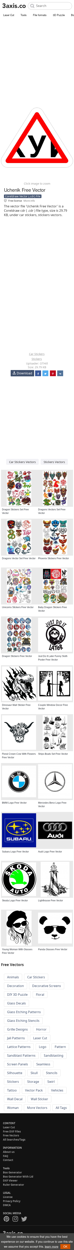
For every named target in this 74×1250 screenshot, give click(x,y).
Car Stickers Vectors (22, 462)
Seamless (43, 1064)
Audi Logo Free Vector (50, 851)
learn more (51, 1246)
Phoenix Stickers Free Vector (53, 558)
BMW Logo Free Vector (14, 802)
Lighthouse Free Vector (50, 900)
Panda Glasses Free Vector (52, 949)
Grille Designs (17, 1029)
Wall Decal (14, 1099)
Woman (13, 1108)
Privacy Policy (11, 1201)
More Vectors (37, 1108)
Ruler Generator (13, 1184)
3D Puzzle (59, 15)
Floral (40, 994)
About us (8, 1152)
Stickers (37, 359)
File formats (40, 15)
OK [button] (65, 1246)
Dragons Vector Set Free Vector (19, 558)
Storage (33, 1081)
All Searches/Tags (14, 1139)
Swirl (51, 1081)
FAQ (5, 1156)
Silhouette (14, 1073)
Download (24, 373)
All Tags (61, 1108)
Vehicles (57, 1090)
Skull (34, 1073)
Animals (13, 977)
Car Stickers (37, 354)
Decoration (15, 986)
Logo (42, 1047)
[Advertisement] (37, 57)
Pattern (60, 1047)
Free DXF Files (12, 1131)
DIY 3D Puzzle (17, 994)
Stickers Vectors (54, 462)
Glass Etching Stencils (23, 1020)
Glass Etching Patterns (24, 1012)
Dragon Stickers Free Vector (17, 656)
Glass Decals (16, 1003)
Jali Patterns (16, 1038)
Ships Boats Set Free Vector (53, 754)
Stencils (51, 1073)
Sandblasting (53, 1055)
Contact (8, 1160)
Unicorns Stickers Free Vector (18, 607)
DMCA (7, 1205)
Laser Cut (8, 15)
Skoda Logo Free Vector (15, 900)
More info (29, 200)
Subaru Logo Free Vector (15, 851)
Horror (41, 1029)
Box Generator (12, 1172)
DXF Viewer (10, 1180)
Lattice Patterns (19, 1047)
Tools (24, 15)
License (8, 1197)
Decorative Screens (46, 986)
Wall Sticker (39, 1099)
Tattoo (12, 1090)
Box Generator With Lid (18, 1176)
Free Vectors (11, 1135)
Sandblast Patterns (21, 1055)
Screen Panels (17, 1064)
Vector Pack (34, 1090)
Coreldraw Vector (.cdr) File (22, 196)
